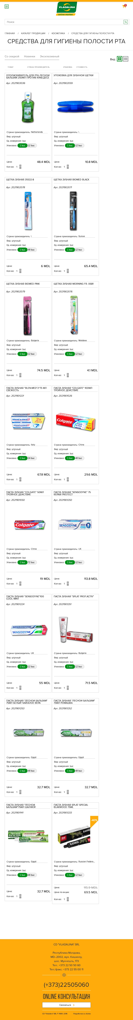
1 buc (22, 145)
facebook (64, 975)
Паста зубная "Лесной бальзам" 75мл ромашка (74, 702)
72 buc (31, 562)
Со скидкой (12, 56)
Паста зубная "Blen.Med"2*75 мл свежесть (26, 389)
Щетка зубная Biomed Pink (23, 284)
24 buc (31, 458)
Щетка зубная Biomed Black (71, 179)
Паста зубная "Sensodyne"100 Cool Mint (25, 597)
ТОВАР (10, 67)
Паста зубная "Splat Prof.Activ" (74, 596)
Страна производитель (38, 67)
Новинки (29, 56)
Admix (88, 1014)
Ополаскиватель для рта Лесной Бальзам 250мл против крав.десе (28, 76)
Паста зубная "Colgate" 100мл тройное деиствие (73, 389)
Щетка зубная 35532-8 (20, 179)
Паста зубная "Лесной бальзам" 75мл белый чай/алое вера (26, 702)
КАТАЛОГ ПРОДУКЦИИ (33, 33)
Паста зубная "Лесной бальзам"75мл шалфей (21, 806)
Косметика (58, 33)
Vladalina (66, 7)
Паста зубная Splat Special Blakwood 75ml (71, 806)
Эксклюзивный (49, 56)
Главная (10, 33)
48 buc (31, 249)
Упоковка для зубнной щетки (73, 75)
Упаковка (67, 67)
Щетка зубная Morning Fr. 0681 (74, 284)
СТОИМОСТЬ (81, 67)
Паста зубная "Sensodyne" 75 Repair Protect (72, 493)
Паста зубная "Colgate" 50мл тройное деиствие (25, 493)
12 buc (31, 145)
